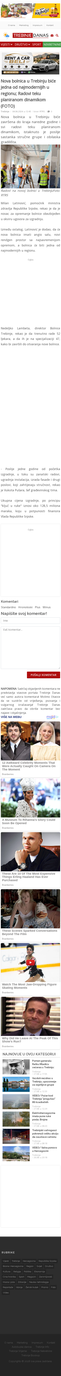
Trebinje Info (42, 1347)
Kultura (6, 1271)
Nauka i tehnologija (39, 1282)
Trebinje (5, 111)
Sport (36, 44)
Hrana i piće (9, 1282)
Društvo (21, 44)
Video (6, 1292)
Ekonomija (39, 1271)
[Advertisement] (30, 292)
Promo (44, 1287)
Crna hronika (9, 1276)
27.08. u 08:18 (40, 1143)
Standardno (8, 607)
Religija (17, 1271)
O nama (11, 25)
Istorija (19, 1287)
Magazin (31, 1276)
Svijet (39, 1266)
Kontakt (50, 25)
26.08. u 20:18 (40, 1157)
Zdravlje (22, 1282)
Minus (47, 607)
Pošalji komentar (43, 674)
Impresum (37, 25)
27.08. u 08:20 (40, 1125)
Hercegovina (29, 1261)
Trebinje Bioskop (30, 1355)
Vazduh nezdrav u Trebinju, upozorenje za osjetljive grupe (44, 1081)
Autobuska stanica (22, 1347)
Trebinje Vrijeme (18, 1351)
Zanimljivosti (45, 1276)
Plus (37, 607)
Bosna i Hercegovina (13, 1266)
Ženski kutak (32, 1287)
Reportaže (8, 1287)
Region (30, 1266)
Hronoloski (25, 607)
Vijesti (6, 44)
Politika (27, 1271)
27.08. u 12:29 (40, 1108)
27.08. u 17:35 (40, 1073)
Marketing (24, 25)
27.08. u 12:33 (40, 1091)
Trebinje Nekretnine (41, 1351)
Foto (53, 1287)
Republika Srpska (47, 1261)
